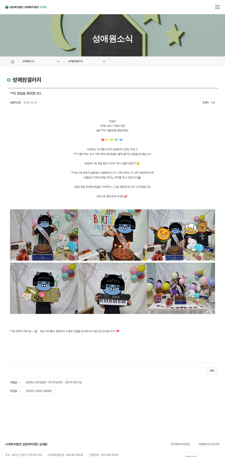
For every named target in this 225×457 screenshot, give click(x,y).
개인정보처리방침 (180, 444)
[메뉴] (217, 7)
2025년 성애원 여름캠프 (39, 391)
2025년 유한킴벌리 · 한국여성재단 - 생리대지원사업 (54, 382)
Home (12, 61)
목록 (212, 370)
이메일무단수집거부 (209, 444)
